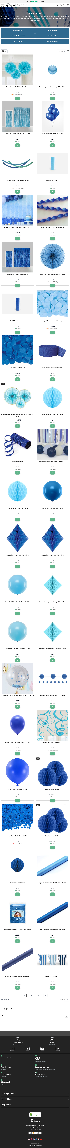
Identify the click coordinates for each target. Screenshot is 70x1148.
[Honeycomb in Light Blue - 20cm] (17, 491)
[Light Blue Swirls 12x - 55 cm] (52, 725)
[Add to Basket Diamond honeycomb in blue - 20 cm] (17, 566)
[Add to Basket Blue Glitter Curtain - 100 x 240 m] (17, 285)
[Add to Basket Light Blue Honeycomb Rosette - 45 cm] (52, 285)
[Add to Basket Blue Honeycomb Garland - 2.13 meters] (52, 707)
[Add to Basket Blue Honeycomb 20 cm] (17, 894)
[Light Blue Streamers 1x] (52, 163)
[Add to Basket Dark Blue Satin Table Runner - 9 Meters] (17, 988)
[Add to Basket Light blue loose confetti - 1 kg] (52, 332)
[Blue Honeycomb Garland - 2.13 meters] (52, 678)
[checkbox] (3, 51)
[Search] (58, 5)
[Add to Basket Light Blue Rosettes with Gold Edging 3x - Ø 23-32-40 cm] (17, 426)
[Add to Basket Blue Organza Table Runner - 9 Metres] (52, 941)
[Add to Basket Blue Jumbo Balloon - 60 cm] (17, 800)
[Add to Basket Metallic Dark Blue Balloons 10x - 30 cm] (17, 753)
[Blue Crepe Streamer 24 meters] (52, 350)
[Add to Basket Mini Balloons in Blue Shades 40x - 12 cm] (52, 473)
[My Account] (61, 5)
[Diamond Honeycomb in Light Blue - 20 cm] (52, 631)
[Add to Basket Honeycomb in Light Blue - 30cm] (52, 426)
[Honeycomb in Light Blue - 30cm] (52, 397)
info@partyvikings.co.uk (35, 1129)
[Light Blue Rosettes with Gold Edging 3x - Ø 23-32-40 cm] (17, 397)
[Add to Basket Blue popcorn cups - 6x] (52, 988)
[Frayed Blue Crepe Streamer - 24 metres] (52, 210)
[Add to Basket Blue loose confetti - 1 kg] (17, 379)
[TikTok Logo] (58, 1049)
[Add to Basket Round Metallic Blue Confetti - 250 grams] (17, 941)
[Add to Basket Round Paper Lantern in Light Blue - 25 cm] (52, 98)
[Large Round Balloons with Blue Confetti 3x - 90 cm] (17, 678)
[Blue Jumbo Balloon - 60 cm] (17, 772)
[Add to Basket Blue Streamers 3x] (17, 473)
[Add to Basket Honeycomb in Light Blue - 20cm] (17, 519)
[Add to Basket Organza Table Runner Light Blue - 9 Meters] (52, 894)
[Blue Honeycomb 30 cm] (52, 819)
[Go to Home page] (10, 5)
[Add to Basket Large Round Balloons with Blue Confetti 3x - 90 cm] (17, 707)
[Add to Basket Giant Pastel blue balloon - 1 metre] (52, 519)
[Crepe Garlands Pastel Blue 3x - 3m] (17, 163)
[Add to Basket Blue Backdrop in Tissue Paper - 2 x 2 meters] (17, 238)
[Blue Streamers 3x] (17, 444)
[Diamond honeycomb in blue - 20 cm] (17, 538)
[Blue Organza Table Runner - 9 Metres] (52, 912)
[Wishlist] (64, 5)
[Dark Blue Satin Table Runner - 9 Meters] (17, 959)
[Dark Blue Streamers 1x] (17, 304)
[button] (35, 1093)
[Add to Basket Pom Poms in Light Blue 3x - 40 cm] (17, 98)
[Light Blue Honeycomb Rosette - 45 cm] (52, 257)
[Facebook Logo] (12, 1049)
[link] (25, 995)
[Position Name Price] (61, 51)
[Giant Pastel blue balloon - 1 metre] (52, 491)
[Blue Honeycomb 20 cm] (17, 865)
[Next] (45, 995)
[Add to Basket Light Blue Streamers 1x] (52, 192)
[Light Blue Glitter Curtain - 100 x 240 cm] (17, 116)
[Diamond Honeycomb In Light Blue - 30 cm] (52, 585)
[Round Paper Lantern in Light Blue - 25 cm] (52, 69)
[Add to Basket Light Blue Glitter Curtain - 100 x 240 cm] (17, 145)
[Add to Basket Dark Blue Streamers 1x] (17, 332)
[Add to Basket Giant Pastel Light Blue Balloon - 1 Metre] (17, 660)
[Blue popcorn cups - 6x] (52, 959)
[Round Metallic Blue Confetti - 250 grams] (17, 912)
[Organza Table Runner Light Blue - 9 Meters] (52, 865)
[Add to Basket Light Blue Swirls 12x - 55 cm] (52, 753)
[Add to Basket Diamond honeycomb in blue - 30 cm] (52, 566)
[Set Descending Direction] (68, 51)
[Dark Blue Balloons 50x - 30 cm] (52, 116)
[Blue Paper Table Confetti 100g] (17, 819)
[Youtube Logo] (42, 1049)
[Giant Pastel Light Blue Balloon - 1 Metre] (17, 631)
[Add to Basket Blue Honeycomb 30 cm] (52, 847)
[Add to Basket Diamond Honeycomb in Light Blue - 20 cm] (52, 660)
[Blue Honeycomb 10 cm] (52, 772)
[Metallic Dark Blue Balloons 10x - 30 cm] (17, 725)
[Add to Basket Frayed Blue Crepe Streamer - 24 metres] (52, 238)
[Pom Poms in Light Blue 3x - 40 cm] (17, 69)
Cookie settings (35, 1143)
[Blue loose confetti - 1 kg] (17, 350)
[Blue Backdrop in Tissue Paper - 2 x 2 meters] (17, 210)
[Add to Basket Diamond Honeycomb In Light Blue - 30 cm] (52, 613)
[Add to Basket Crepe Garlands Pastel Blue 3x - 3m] (17, 192)
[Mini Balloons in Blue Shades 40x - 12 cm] (52, 444)
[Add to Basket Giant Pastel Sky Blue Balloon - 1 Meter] (17, 613)
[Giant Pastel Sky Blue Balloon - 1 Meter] (17, 585)
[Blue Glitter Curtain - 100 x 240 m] (17, 257)
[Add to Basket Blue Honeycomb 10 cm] (52, 800)
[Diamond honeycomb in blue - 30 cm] (52, 538)
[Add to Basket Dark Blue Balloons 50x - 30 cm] (52, 145)
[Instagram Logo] (27, 1049)
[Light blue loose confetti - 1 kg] (52, 304)
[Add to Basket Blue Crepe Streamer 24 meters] (52, 379)
